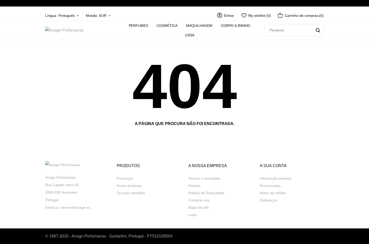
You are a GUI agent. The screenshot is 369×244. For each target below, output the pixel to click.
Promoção (125, 178)
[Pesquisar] (318, 30)
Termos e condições (204, 178)
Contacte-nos (199, 200)
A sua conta (273, 166)
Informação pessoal (275, 178)
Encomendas (270, 186)
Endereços (268, 200)
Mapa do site (198, 207)
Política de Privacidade (206, 193)
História (194, 186)
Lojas (192, 215)
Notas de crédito (273, 193)
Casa (189, 35)
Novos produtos (129, 186)
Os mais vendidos (131, 193)
